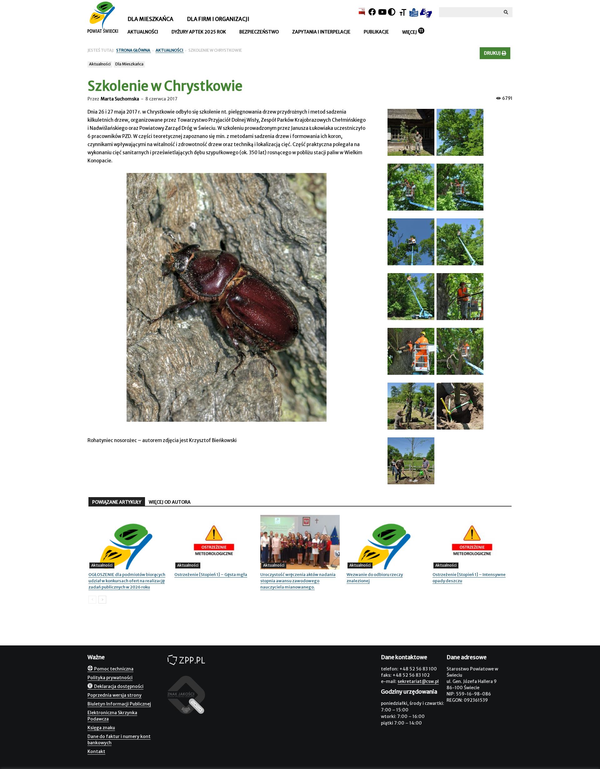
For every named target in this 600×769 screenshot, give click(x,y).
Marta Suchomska (120, 99)
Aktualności (143, 32)
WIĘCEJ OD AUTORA (170, 502)
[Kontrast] (391, 12)
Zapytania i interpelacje (321, 32)
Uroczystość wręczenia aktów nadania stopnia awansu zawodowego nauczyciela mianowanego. (298, 581)
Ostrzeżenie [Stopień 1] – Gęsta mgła (210, 574)
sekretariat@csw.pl (418, 681)
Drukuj (493, 53)
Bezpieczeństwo (259, 32)
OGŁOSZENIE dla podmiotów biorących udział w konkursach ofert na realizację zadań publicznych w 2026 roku (126, 581)
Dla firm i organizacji (218, 19)
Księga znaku (101, 728)
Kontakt (96, 751)
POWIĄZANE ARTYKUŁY (116, 502)
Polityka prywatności (110, 677)
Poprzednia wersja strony (115, 695)
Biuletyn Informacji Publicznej (119, 704)
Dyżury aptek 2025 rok (199, 32)
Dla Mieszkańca (129, 64)
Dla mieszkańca (150, 19)
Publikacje (376, 32)
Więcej (409, 32)
